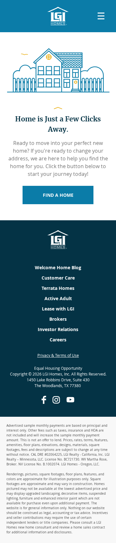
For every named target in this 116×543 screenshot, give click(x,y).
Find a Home (58, 195)
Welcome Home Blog (58, 267)
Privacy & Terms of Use (58, 355)
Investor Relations (58, 329)
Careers (58, 340)
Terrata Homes (58, 288)
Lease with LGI (58, 309)
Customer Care (58, 278)
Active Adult (58, 298)
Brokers (58, 319)
